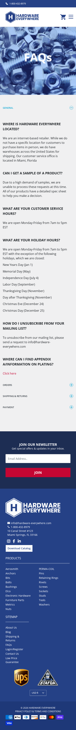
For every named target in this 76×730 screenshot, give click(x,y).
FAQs (9, 645)
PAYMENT (8, 407)
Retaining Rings (48, 578)
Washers (44, 604)
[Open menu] (71, 16)
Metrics (10, 604)
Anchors (11, 573)
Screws (43, 586)
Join (38, 472)
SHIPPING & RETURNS (15, 396)
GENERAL (8, 107)
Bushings (11, 586)
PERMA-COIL (46, 569)
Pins (41, 573)
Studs (42, 595)
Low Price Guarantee (12, 660)
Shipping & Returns (12, 638)
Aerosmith (12, 569)
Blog (8, 632)
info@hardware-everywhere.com (31, 523)
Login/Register (14, 649)
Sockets (43, 591)
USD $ (35, 692)
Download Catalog (19, 548)
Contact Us (12, 653)
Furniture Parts (15, 600)
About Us (11, 627)
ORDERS (7, 385)
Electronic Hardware (18, 595)
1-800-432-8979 (17, 3)
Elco (8, 591)
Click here (9, 373)
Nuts (8, 609)
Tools (42, 600)
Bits (8, 578)
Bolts (9, 582)
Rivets (42, 582)
